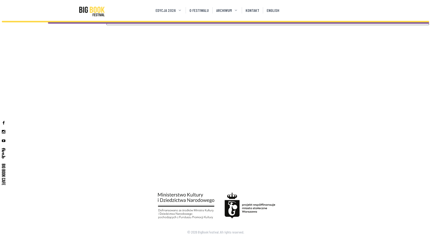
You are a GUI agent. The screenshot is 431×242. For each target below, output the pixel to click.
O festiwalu (199, 10)
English (273, 10)
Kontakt (252, 10)
